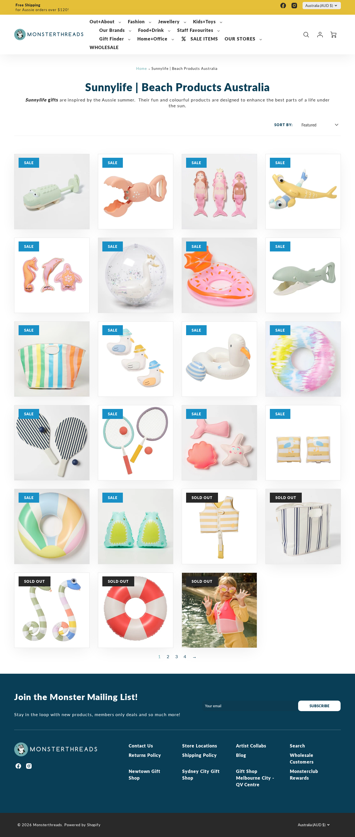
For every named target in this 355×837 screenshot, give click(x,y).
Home (141, 68)
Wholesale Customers (302, 758)
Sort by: (283, 125)
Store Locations (199, 745)
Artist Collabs (251, 745)
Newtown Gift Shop (145, 774)
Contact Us (141, 745)
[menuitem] (105, 22)
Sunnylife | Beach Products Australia (184, 68)
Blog (241, 755)
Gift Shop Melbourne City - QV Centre (255, 778)
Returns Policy (145, 755)
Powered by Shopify (82, 825)
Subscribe (319, 706)
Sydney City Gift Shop (200, 774)
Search (297, 745)
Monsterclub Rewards (304, 774)
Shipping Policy (199, 755)
